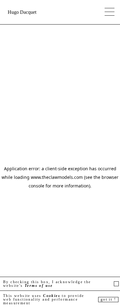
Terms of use (39, 285)
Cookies (51, 296)
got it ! (108, 299)
